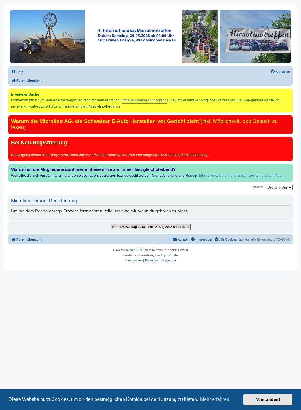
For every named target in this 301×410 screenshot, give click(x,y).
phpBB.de (171, 255)
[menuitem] (17, 71)
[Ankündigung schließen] (289, 140)
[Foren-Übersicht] (150, 36)
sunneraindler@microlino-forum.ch (92, 106)
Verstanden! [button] (268, 399)
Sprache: (257, 187)
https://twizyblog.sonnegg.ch (144, 100)
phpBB (135, 249)
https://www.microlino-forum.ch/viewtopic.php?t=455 (240, 176)
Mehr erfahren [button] (214, 399)
